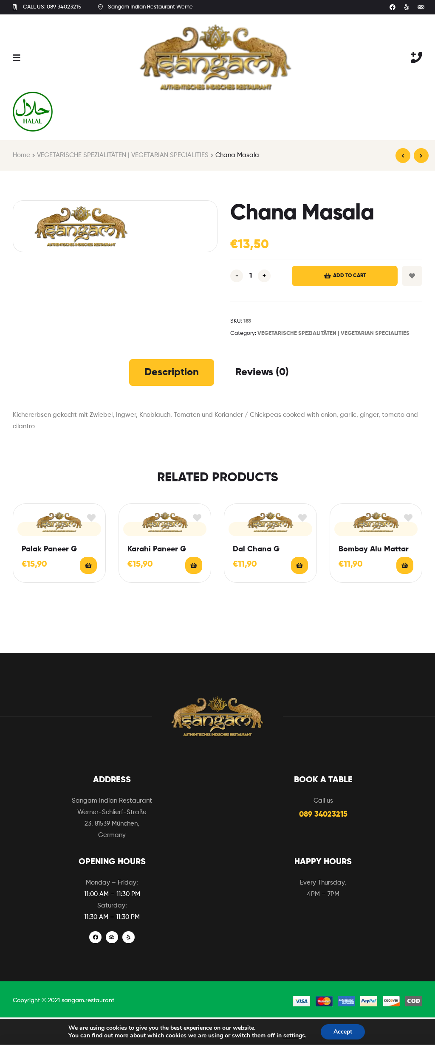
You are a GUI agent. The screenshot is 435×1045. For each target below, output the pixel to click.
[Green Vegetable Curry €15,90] (421, 155)
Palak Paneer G (49, 549)
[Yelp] (407, 7)
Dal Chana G (256, 549)
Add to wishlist (412, 276)
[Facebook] (392, 7)
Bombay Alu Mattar (374, 549)
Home (21, 155)
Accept (342, 1032)
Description (171, 372)
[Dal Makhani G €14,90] (402, 155)
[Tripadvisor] (421, 7)
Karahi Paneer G (156, 549)
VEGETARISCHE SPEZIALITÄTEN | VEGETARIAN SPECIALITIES (123, 155)
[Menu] (16, 57)
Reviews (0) (262, 372)
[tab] (171, 372)
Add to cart (349, 275)
